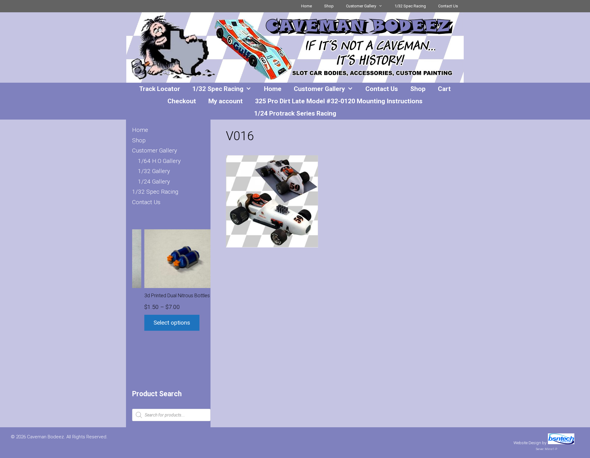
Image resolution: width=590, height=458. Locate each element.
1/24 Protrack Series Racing (295, 113)
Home (306, 6)
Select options (160, 322)
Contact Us (448, 6)
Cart (444, 89)
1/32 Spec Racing (410, 6)
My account (225, 101)
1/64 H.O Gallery (159, 160)
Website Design (527, 442)
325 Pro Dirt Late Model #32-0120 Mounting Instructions (339, 101)
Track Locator (159, 89)
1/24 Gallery (154, 181)
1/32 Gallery (154, 171)
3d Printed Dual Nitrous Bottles (165, 295)
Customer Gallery (361, 6)
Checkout (181, 101)
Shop (329, 6)
